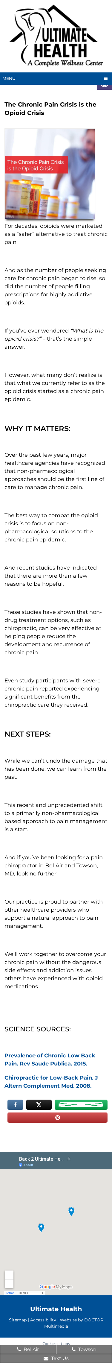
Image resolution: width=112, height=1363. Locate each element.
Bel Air (30, 1349)
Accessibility (43, 1319)
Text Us (59, 1358)
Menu (9, 78)
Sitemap (18, 1319)
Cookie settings (56, 1343)
